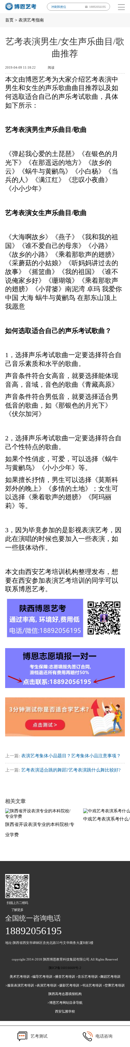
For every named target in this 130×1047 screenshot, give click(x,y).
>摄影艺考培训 (68, 985)
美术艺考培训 (20, 976)
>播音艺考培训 (64, 976)
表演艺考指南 (31, 20)
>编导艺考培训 (41, 976)
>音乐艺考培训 (87, 976)
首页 (9, 20)
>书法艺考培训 (91, 985)
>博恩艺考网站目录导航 (65, 1002)
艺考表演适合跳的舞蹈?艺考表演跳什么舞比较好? (71, 770)
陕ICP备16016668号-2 (65, 968)
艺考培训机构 (58, 572)
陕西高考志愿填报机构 (65, 994)
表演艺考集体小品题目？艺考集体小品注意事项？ (71, 755)
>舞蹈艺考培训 (109, 976)
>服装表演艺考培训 (19, 985)
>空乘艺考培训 (114, 985)
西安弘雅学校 (65, 1011)
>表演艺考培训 (46, 985)
